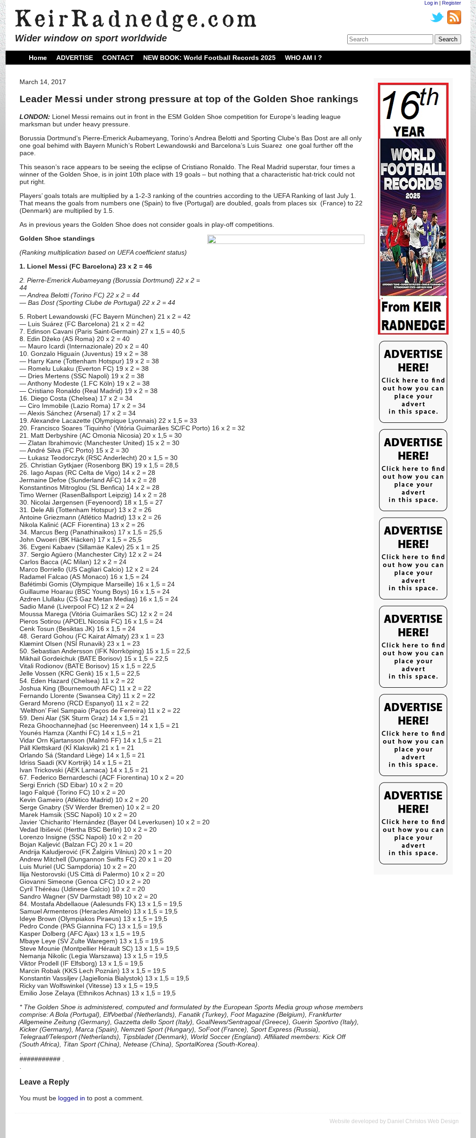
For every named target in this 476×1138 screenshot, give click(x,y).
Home (38, 57)
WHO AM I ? (303, 57)
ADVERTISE (74, 57)
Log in (431, 3)
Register (451, 3)
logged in (71, 1098)
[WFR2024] (413, 209)
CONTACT (118, 57)
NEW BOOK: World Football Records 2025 (209, 57)
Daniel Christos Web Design (423, 1121)
